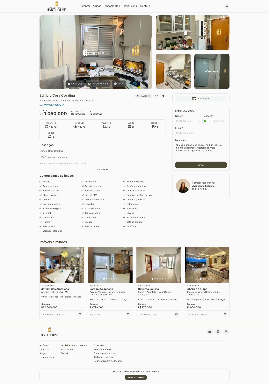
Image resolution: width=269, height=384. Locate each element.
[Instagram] (226, 331)
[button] (62, 265)
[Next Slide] (81, 265)
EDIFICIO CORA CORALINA (52, 105)
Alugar (97, 5)
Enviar (201, 165)
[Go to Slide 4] (63, 279)
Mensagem (181, 140)
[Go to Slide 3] (60, 279)
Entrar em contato (185, 110)
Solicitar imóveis (102, 349)
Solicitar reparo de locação (108, 361)
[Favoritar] (156, 95)
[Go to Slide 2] (58, 279)
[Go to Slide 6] (68, 279)
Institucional (130, 5)
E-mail (179, 128)
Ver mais (101, 169)
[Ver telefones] (226, 6)
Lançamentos (112, 5)
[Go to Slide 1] (55, 279)
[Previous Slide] (43, 265)
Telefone (208, 116)
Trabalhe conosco (103, 357)
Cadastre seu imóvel (105, 353)
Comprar (85, 5)
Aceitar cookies (135, 377)
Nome (179, 116)
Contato (145, 5)
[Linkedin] (218, 331)
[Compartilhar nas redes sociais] (162, 95)
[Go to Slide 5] (65, 279)
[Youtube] (210, 331)
